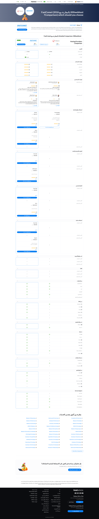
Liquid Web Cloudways (53, 436)
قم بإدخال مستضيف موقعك (55, 499)
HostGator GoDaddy (54, 423)
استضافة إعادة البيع (45, 509)
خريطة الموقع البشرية (56, 495)
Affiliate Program (57, 497)
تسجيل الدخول (71, 501)
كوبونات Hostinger (34, 497)
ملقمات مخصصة (46, 507)
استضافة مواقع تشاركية (45, 497)
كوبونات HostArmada (33, 495)
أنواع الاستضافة (70, 1)
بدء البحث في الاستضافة (73, 469)
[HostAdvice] (79, 2)
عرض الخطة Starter (27, 127)
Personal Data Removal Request (56, 506)
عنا (59, 491)
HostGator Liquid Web (30, 436)
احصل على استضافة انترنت (55, 501)
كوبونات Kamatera (34, 493)
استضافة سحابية (46, 505)
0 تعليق (36, 141)
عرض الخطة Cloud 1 (27, 251)
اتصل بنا (59, 493)
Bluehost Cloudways (53, 434)
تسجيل (79, 501)
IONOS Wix (78, 431)
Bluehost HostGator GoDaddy (28, 431)
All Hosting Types (45, 491)
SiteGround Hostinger (30, 447)
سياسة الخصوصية (57, 508)
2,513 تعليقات (58, 44)
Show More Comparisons (77, 451)
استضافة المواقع (46, 493)
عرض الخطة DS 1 (27, 215)
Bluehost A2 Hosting (31, 423)
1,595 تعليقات (35, 44)
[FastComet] (22, 26)
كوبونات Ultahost (34, 499)
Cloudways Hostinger (76, 442)
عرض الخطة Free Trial (27, 197)
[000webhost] (56, 41)
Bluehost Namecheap (31, 418)
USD (22, 1)
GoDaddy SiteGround (54, 420)
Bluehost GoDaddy (77, 420)
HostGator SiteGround (76, 434)
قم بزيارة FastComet (22, 29)
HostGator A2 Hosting (30, 444)
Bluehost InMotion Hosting (52, 426)
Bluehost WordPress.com (75, 444)
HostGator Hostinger (53, 439)
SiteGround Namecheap (76, 447)
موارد (55, 1)
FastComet (73, 25)
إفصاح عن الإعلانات (18, 4)
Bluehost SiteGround (31, 420)
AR (16, 1)
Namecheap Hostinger (30, 442)
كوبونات (27, 57)
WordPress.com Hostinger (75, 439)
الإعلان (59, 503)
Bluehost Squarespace (76, 428)
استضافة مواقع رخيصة (45, 499)
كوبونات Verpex (34, 501)
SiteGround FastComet (54, 418)
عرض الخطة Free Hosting (49, 127)
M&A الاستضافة (76, 511)
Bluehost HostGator (53, 431)
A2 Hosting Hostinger (30, 434)
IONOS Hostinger (77, 426)
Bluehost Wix (32, 428)
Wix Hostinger (54, 442)
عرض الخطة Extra (27, 143)
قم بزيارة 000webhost (43, 44)
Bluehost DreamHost (53, 428)
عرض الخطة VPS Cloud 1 (27, 181)
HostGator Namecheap (53, 447)
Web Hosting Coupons (33, 491)
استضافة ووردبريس (45, 495)
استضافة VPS (46, 501)
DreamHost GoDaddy (53, 444)
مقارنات (60, 1)
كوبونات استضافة (48, 1)
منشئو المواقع (46, 511)
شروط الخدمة (57, 510)
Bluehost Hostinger (77, 423)
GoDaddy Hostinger (30, 439)
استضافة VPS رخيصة (45, 503)
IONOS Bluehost (31, 426)
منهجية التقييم (24, 4)
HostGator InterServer (76, 436)
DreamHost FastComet (76, 418)
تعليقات (64, 1)
